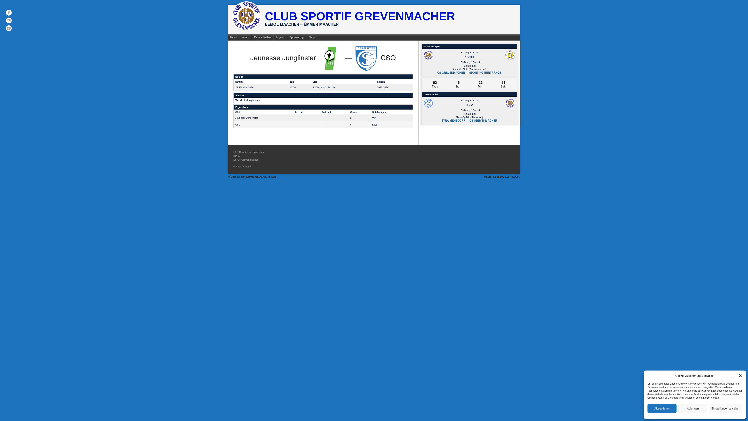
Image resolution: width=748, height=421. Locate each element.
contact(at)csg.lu (242, 166)
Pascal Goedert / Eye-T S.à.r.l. (502, 177)
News (233, 37)
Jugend (280, 37)
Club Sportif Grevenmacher (360, 16)
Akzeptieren (661, 408)
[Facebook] (9, 13)
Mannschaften (262, 37)
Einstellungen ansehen (725, 408)
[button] (740, 376)
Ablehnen (693, 408)
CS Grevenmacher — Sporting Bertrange (469, 72)
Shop (312, 37)
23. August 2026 (469, 100)
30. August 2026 (469, 52)
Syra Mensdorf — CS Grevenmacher (469, 120)
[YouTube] (9, 28)
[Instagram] (9, 20)
